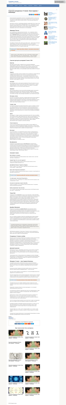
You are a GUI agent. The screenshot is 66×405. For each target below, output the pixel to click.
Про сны (20, 5)
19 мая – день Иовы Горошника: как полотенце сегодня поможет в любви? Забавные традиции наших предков (52, 38)
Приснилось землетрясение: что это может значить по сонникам (52, 13)
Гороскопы (30, 5)
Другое (40, 5)
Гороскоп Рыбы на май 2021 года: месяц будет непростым (52, 32)
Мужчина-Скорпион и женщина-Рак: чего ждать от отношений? (52, 27)
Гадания (16, 5)
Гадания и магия (13, 1)
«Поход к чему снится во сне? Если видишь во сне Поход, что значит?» (52, 42)
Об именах (11, 5)
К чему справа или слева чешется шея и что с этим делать (52, 23)
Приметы (35, 5)
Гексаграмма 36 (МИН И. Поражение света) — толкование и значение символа (52, 18)
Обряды (25, 5)
